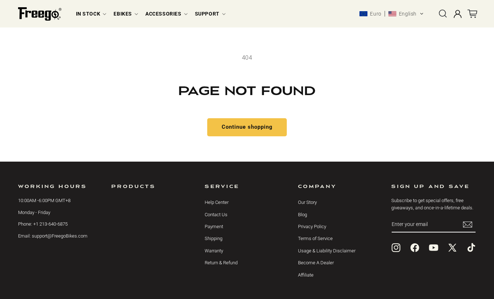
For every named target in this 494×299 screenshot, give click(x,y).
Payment (214, 226)
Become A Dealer (316, 262)
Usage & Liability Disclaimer (326, 250)
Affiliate (306, 275)
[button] (91, 13)
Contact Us (216, 214)
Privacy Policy (312, 226)
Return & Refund (221, 262)
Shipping (213, 238)
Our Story (307, 202)
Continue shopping (247, 127)
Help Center (217, 202)
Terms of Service (315, 238)
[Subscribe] (468, 224)
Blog (302, 214)
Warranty (214, 250)
